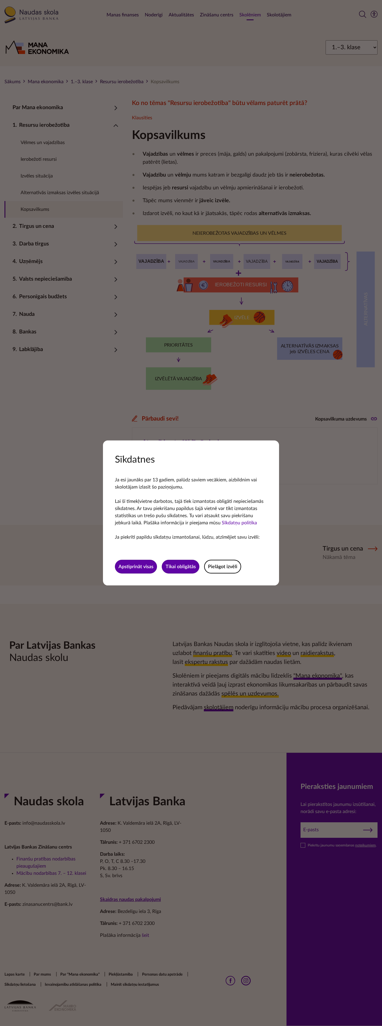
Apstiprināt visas (135, 566)
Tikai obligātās (181, 566)
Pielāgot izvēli (222, 566)
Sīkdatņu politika (239, 522)
